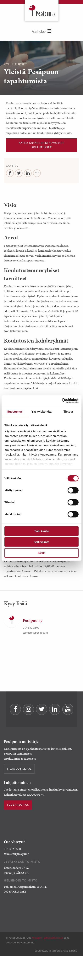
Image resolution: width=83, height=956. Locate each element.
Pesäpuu (41, 10)
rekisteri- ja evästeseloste (47, 937)
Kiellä (41, 552)
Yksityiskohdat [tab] (41, 411)
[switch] (73, 490)
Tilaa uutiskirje (19, 768)
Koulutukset (15, 64)
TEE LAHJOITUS (18, 804)
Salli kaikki (41, 531)
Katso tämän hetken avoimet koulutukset (41, 145)
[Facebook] (10, 173)
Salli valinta (41, 542)
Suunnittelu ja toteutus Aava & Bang (56, 950)
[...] (37, 173)
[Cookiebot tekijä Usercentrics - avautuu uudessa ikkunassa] (62, 400)
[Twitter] (19, 173)
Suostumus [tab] (15, 411)
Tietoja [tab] (68, 411)
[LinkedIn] (28, 173)
